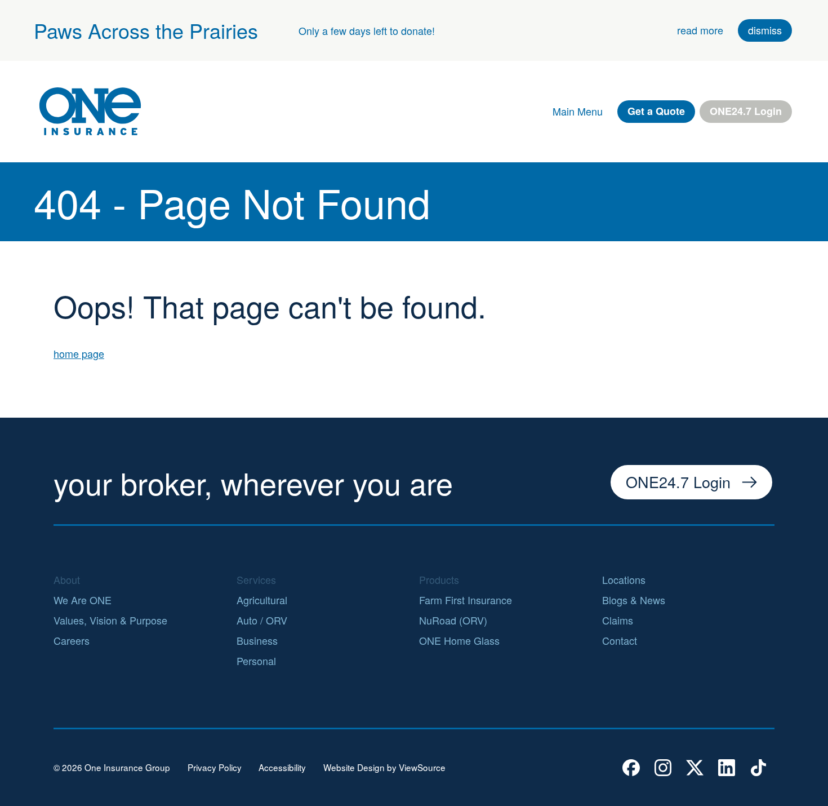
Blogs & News (633, 599)
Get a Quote (656, 111)
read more (700, 30)
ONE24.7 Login (746, 111)
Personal (256, 660)
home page (79, 353)
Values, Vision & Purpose (110, 620)
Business (257, 640)
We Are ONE (83, 599)
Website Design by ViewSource (384, 767)
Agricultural (262, 599)
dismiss (765, 30)
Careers (72, 640)
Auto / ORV (262, 620)
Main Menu (578, 111)
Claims (617, 620)
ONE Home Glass (459, 640)
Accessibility (282, 767)
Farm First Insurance (465, 599)
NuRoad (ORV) (453, 620)
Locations (624, 579)
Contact (619, 640)
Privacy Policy (215, 767)
